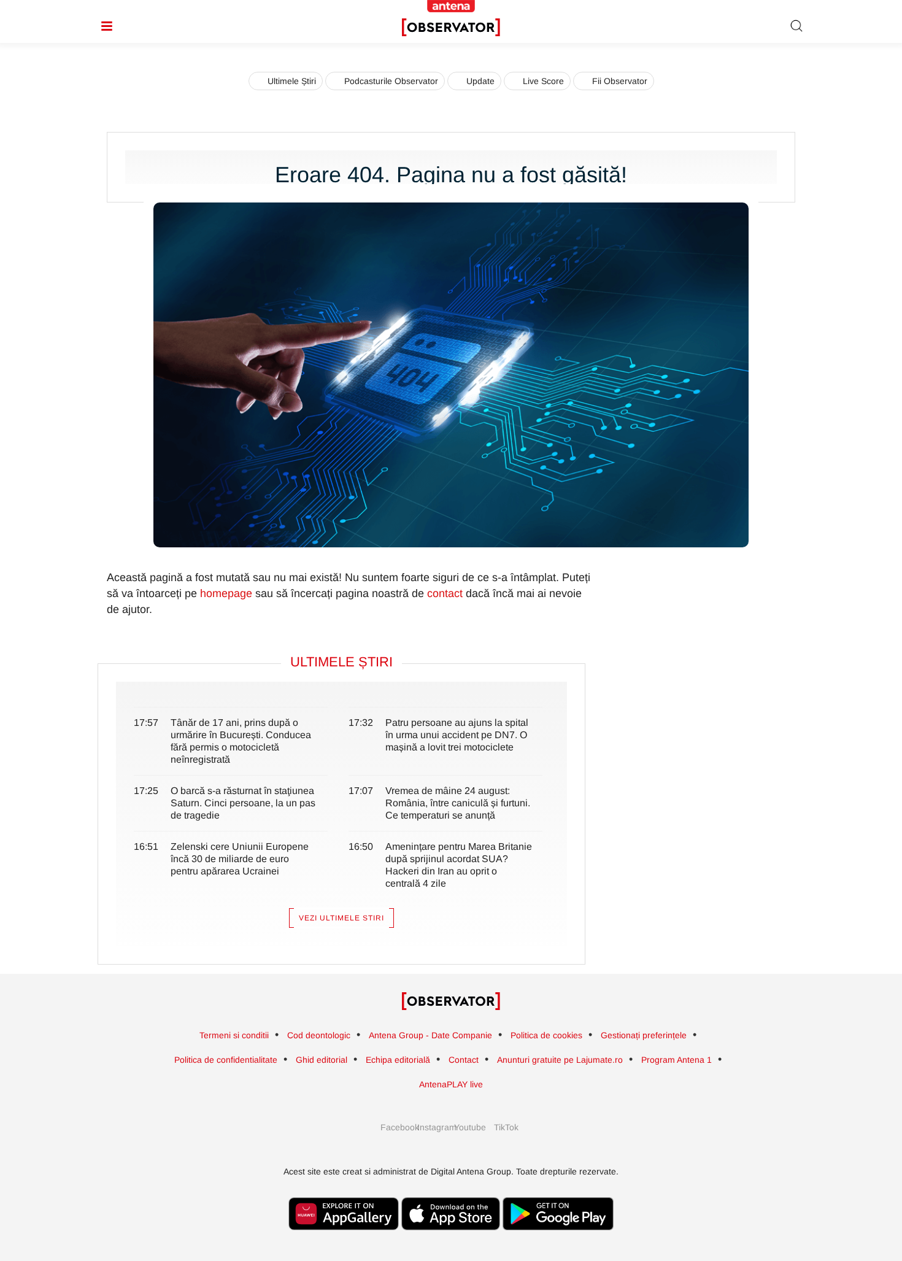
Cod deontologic (318, 1035)
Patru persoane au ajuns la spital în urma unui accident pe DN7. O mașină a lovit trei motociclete (456, 734)
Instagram (432, 1127)
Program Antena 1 (676, 1060)
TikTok (506, 1127)
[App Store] (451, 1236)
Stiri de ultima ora (451, 27)
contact (445, 593)
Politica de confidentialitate (225, 1060)
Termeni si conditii (234, 1035)
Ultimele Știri (292, 81)
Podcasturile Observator (391, 81)
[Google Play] (558, 1236)
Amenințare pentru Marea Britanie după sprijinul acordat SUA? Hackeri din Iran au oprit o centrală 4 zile (458, 865)
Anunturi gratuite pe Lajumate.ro (560, 1060)
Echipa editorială (398, 1060)
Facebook (395, 1127)
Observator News (451, 1001)
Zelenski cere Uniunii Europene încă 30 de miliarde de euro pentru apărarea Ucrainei (240, 858)
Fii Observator (619, 81)
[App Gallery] (343, 1236)
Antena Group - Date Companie (430, 1035)
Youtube (469, 1127)
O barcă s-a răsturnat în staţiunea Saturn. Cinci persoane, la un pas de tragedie (243, 802)
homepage (226, 593)
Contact (464, 1060)
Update (480, 81)
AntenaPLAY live (451, 1084)
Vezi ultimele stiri (341, 918)
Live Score (543, 81)
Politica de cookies (546, 1035)
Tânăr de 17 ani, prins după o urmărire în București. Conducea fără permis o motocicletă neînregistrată (241, 741)
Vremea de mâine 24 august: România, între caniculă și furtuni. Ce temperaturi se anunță (457, 802)
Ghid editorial (321, 1060)
